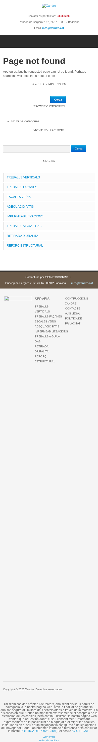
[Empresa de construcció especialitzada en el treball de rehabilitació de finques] (49, 5)
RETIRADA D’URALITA (22, 236)
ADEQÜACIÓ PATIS (20, 206)
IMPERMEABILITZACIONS (25, 216)
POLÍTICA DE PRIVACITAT (38, 731)
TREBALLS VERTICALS (23, 177)
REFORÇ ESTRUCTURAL (25, 245)
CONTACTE (72, 308)
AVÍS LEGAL (72, 313)
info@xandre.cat (53, 27)
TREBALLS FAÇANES (22, 187)
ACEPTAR (49, 737)
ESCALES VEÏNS (19, 197)
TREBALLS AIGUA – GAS (24, 226)
